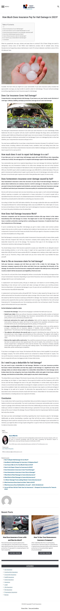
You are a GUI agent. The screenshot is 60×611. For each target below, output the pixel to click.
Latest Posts (5, 432)
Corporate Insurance (10, 574)
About (3, 430)
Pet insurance (8, 589)
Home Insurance (9, 579)
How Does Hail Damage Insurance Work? (13, 34)
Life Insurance (8, 587)
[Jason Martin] (5, 444)
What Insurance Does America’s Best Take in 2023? (19, 482)
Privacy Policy (24, 608)
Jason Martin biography (7, 448)
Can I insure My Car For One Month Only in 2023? (18, 465)
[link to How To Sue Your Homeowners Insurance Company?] (45, 524)
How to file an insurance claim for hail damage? (14, 36)
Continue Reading (15, 553)
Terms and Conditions (34, 608)
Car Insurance (8, 569)
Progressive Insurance (10, 592)
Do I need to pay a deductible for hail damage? (14, 37)
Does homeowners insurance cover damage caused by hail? (18, 32)
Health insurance (9, 577)
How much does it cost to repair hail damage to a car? (16, 30)
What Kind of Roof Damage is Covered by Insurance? (19, 475)
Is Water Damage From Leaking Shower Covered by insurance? (22, 480)
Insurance (7, 582)
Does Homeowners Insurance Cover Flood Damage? (19, 470)
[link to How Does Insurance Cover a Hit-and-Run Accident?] (15, 524)
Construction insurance (11, 572)
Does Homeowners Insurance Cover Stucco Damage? (19, 472)
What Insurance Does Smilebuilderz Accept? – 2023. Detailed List (23, 485)
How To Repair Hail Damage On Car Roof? (16, 460)
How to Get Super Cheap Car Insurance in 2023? (18, 467)
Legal (6, 584)
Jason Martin (13, 435)
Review (6, 594)
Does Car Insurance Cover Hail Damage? (13, 28)
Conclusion (6, 39)
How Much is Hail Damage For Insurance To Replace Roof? (21, 462)
